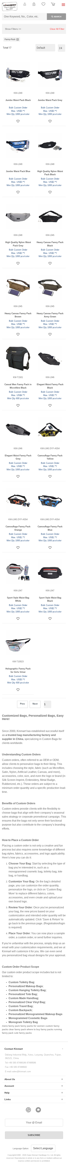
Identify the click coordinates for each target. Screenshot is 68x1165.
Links (7, 1099)
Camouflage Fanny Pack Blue (50, 528)
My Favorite (43, 6)
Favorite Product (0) (34, 9)
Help (7, 1092)
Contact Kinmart (13, 1048)
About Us (9, 1079)
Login (34, 6)
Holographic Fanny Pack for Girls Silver (18, 670)
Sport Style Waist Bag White (18, 599)
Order (53, 6)
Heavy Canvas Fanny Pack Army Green (50, 315)
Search (57, 17)
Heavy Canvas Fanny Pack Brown (18, 315)
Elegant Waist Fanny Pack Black (50, 386)
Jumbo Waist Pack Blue (18, 171)
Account (9, 1086)
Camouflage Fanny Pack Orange (18, 528)
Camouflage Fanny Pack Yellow (50, 457)
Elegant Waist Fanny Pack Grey (18, 457)
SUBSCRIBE (34, 1135)
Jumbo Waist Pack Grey (50, 100)
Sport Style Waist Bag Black (50, 599)
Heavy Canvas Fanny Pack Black (50, 244)
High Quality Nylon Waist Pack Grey (18, 244)
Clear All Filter (57, 29)
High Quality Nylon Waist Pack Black (50, 173)
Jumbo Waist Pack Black (18, 100)
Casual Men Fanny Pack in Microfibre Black (18, 386)
